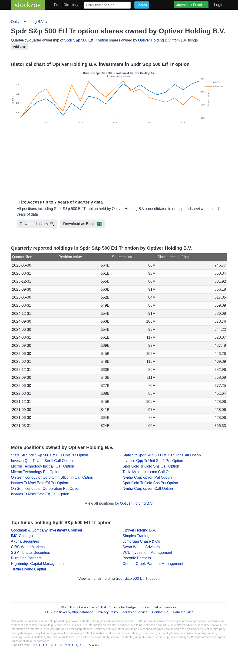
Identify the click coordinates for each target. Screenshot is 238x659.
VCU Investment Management (147, 552)
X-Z (97, 645)
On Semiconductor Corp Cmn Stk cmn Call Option (52, 477)
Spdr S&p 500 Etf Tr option (86, 40)
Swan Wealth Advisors (141, 547)
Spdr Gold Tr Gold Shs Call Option (150, 466)
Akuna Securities (25, 541)
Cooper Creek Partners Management (152, 564)
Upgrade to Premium (191, 4)
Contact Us (160, 612)
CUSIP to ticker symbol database (69, 612)
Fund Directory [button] (66, 5)
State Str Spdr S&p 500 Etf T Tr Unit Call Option (161, 455)
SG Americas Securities (30, 552)
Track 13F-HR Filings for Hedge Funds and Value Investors (132, 607)
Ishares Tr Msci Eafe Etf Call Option (40, 494)
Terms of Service (135, 612)
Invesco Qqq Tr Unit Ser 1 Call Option (42, 461)
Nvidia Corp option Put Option (147, 477)
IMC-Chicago (22, 536)
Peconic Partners (136, 558)
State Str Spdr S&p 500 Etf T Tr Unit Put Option (49, 455)
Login (218, 5)
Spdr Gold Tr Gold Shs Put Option (150, 483)
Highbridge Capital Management (38, 564)
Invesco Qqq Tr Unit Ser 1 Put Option (152, 461)
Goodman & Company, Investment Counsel (46, 530)
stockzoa (28, 4)
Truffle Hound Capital (28, 569)
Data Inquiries (183, 612)
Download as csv (34, 224)
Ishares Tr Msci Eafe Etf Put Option (39, 483)
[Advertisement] (119, 159)
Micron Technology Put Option (35, 472)
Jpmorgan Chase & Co (141, 541)
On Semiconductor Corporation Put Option (45, 488)
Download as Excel (79, 224)
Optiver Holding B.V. (27, 22)
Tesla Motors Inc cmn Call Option (149, 472)
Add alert (19, 46)
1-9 (33, 645)
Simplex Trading (135, 536)
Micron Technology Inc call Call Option (42, 466)
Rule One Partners (26, 558)
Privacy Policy (108, 612)
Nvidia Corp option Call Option (147, 488)
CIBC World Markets (28, 547)
